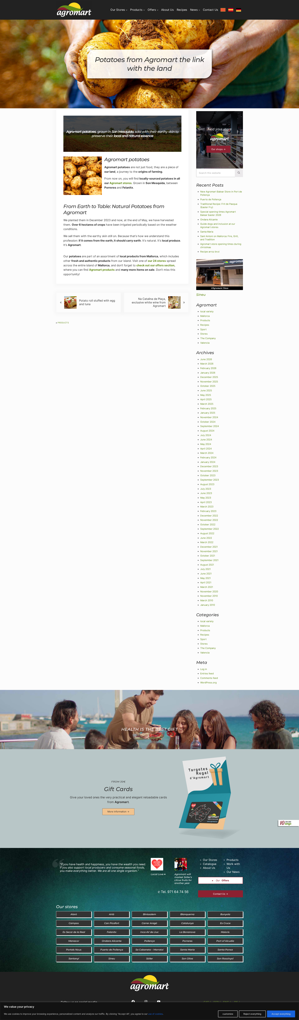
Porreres (187, 941)
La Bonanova (187, 932)
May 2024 (205, 444)
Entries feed (207, 673)
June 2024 (206, 439)
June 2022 (206, 538)
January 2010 (207, 605)
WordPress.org (208, 682)
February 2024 (208, 457)
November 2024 (209, 417)
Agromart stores (120, 183)
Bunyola (225, 914)
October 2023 (207, 475)
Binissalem (149, 914)
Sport (203, 329)
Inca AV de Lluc (149, 932)
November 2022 (209, 520)
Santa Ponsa (225, 949)
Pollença (149, 941)
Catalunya (187, 923)
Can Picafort (111, 923)
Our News (233, 872)
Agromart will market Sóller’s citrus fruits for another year (183, 879)
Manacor (73, 941)
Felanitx (111, 932)
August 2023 (207, 484)
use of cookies (155, 1014)
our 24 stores (157, 260)
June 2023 (206, 493)
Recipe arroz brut (209, 251)
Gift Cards (118, 789)
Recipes (204, 325)
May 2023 (205, 497)
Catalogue (209, 864)
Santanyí (74, 958)
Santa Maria (206, 231)
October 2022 (207, 524)
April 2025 (206, 399)
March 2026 (206, 363)
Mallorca (205, 316)
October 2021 (207, 555)
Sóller (149, 958)
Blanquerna (187, 914)
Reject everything (252, 1014)
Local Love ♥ (158, 874)
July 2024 (205, 435)
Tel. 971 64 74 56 (175, 892)
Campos (74, 923)
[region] (149, 1011)
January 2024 (207, 462)
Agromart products (102, 269)
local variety (207, 311)
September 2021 (209, 560)
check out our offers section (155, 265)
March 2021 (206, 587)
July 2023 (205, 488)
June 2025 (206, 390)
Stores (204, 333)
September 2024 (209, 426)
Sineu (201, 295)
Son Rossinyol (225, 958)
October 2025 (207, 386)
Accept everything (281, 1014)
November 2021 (209, 551)
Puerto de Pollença (210, 199)
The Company (208, 338)
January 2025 (207, 412)
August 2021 (207, 564)
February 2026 (208, 368)
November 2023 (209, 471)
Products (63, 323)
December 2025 (209, 377)
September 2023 (209, 479)
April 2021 (205, 582)
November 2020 (209, 591)
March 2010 (206, 600)
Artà (111, 914)
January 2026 (207, 372)
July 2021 (205, 569)
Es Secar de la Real (74, 932)
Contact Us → (220, 893)
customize (228, 1014)
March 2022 (206, 542)
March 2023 (206, 506)
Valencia (204, 342)
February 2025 (208, 408)
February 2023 (208, 511)
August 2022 (207, 533)
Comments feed (209, 678)
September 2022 (209, 529)
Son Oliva (187, 958)
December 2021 (209, 546)
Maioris (225, 932)
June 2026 (206, 359)
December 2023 (209, 466)
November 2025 (209, 381)
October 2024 (208, 421)
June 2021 (206, 573)
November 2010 (209, 596)
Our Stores (210, 860)
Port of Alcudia (225, 941)
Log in (203, 669)
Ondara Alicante (209, 219)
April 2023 (206, 502)
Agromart (122, 802)
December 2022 (209, 515)
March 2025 (206, 404)
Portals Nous (73, 949)
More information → (118, 811)
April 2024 (206, 448)
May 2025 (205, 395)
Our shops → (218, 149)
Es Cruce (225, 923)
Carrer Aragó (149, 923)
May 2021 (205, 578)
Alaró (74, 914)
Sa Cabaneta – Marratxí (149, 949)
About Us (209, 867)
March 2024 (207, 453)
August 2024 (207, 430)
